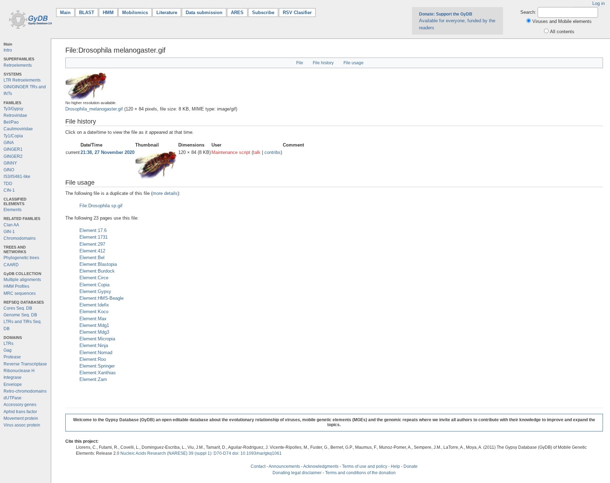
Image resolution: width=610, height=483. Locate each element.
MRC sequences (20, 293)
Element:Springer (97, 366)
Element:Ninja (93, 345)
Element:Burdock (97, 271)
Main (67, 12)
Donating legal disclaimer (297, 473)
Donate (410, 466)
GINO (9, 170)
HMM (108, 12)
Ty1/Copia (13, 136)
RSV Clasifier (297, 12)
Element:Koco (93, 311)
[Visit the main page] (29, 19)
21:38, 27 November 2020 (107, 152)
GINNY (10, 163)
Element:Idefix (94, 305)
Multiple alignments (22, 280)
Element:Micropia (97, 338)
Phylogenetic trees (21, 258)
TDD (8, 183)
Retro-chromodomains (25, 391)
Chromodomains (20, 238)
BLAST (86, 12)
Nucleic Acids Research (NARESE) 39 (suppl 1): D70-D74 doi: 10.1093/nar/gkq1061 (201, 453)
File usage (353, 62)
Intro (8, 50)
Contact (258, 466)
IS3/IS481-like (17, 176)
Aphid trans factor (20, 412)
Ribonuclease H (19, 371)
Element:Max (93, 318)
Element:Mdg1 (94, 325)
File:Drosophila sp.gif (100, 205)
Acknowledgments (321, 466)
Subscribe (263, 12)
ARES (237, 12)
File (299, 62)
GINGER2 (13, 156)
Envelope (13, 384)
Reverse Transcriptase (25, 364)
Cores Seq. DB (18, 308)
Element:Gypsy (95, 291)
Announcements (284, 466)
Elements (13, 210)
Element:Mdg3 (94, 332)
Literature (166, 12)
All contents (562, 31)
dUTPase (13, 398)
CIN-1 (9, 190)
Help (395, 466)
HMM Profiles (16, 286)
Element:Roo (92, 359)
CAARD (11, 265)
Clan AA (11, 225)
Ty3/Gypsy (13, 109)
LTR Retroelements (22, 80)
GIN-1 (9, 231)
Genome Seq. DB (20, 315)
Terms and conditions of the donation (360, 473)
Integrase (13, 377)
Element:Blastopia (98, 264)
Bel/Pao (11, 122)
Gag (8, 350)
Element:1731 (93, 237)
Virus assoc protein (22, 425)
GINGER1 (13, 149)
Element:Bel (91, 257)
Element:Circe (93, 277)
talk (257, 152)
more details (165, 193)
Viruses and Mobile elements (562, 21)
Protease (12, 357)
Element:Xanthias (97, 372)
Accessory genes (20, 404)
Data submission (204, 12)
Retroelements (18, 65)
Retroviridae (15, 115)
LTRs (8, 343)
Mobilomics (135, 12)
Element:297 (92, 244)
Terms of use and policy (364, 466)
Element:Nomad (95, 352)
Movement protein (21, 418)
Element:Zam (93, 379)
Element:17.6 (93, 230)
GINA (9, 143)
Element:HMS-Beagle (101, 298)
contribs (272, 152)
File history (323, 62)
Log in (598, 3)
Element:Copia (94, 284)
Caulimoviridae (18, 129)
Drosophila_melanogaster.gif (94, 109)
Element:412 (92, 251)
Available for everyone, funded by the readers (457, 21)
